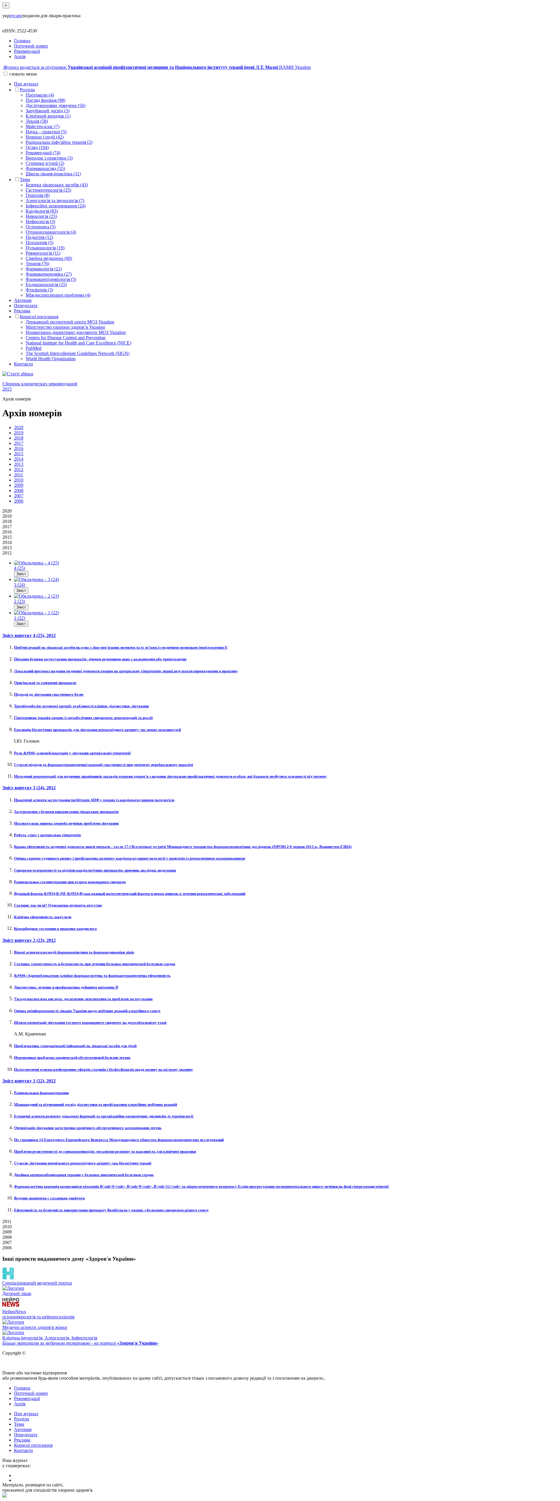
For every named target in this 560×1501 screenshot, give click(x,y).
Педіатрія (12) (39, 237)
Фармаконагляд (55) (45, 168)
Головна (22, 40)
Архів (20, 56)
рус (12, 15)
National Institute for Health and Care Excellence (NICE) (78, 342)
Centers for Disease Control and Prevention (66, 337)
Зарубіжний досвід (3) (47, 110)
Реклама (22, 310)
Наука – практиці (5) (46, 131)
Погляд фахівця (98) (45, 100)
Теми (25, 179)
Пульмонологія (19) (45, 247)
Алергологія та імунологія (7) (55, 200)
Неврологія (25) (41, 216)
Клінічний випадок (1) (48, 115)
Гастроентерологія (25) (48, 190)
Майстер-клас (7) (43, 126)
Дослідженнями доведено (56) (55, 105)
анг (19, 15)
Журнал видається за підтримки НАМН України (157, 67)
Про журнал (26, 83)
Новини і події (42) (45, 136)
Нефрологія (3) (40, 221)
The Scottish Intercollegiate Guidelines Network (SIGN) (78, 353)
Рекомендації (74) (43, 152)
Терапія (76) (37, 263)
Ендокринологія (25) (46, 284)
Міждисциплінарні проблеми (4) (58, 295)
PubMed (33, 348)
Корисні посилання (39, 316)
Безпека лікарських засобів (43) (57, 184)
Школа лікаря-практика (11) (53, 173)
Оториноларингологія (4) (51, 232)
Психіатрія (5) (39, 242)
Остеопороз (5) (40, 226)
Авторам (23, 300)
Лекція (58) (37, 121)
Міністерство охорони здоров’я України (65, 327)
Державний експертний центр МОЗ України (70, 321)
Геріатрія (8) (38, 195)
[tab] (18, 427)
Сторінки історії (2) (45, 163)
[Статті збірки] (280, 374)
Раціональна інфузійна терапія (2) (59, 142)
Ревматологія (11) (43, 253)
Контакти (23, 363)
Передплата (25, 305)
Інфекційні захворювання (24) (55, 205)
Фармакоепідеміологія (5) (51, 279)
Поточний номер (31, 45)
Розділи (27, 89)
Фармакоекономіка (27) (49, 274)
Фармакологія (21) (44, 268)
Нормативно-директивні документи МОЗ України (76, 332)
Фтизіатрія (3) (39, 289)
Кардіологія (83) (42, 211)
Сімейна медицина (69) (49, 258)
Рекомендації (27, 51)
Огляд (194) (37, 147)
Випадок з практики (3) (49, 157)
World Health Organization (51, 358)
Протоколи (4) (40, 94)
